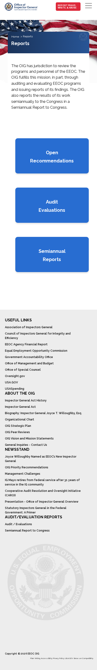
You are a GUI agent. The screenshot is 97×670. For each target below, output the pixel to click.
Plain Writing (35, 658)
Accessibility (46, 658)
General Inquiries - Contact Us (26, 445)
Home (15, 36)
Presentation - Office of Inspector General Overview (41, 501)
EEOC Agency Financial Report (26, 344)
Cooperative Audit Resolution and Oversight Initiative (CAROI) (43, 493)
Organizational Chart (19, 419)
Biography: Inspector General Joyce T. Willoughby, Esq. (43, 413)
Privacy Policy (58, 658)
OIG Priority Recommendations (26, 467)
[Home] (20, 7)
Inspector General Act (20, 406)
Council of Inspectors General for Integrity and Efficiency (38, 336)
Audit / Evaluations (18, 524)
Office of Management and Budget (29, 363)
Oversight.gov (15, 376)
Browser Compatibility (83, 658)
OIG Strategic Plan (18, 425)
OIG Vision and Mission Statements (29, 438)
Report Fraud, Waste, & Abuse (67, 6)
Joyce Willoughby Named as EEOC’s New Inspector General (40, 459)
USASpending (14, 388)
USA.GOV (11, 382)
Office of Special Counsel (23, 369)
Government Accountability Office (29, 357)
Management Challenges (22, 473)
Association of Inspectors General (29, 327)
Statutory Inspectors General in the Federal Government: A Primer (35, 510)
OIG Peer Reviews (17, 432)
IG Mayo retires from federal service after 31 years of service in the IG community (42, 482)
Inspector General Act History (26, 400)
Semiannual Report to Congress (27, 530)
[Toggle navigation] (88, 5)
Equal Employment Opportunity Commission (36, 350)
